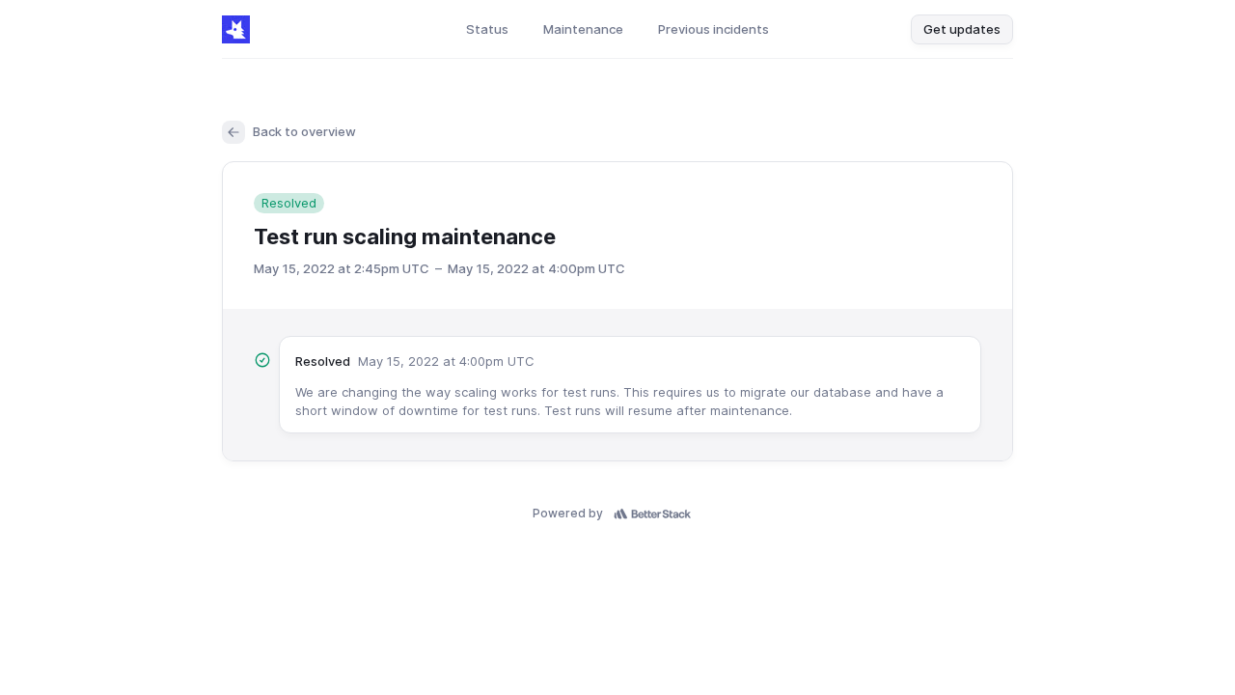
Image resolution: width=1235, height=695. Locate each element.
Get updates (962, 29)
